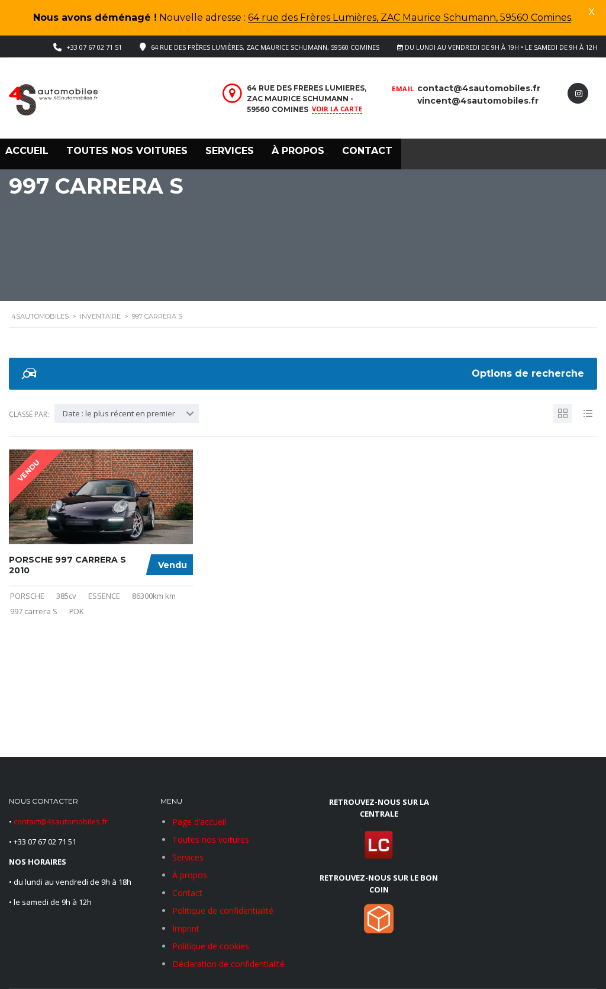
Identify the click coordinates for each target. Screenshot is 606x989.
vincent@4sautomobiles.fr (478, 100)
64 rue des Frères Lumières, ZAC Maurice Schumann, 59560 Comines (409, 17)
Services (229, 150)
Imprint (185, 928)
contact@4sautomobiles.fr (478, 88)
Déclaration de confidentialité (228, 963)
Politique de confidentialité (222, 910)
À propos (298, 150)
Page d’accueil (199, 821)
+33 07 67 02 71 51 (94, 47)
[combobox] (126, 413)
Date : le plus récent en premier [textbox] (119, 413)
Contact (367, 150)
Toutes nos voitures (127, 150)
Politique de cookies (210, 946)
